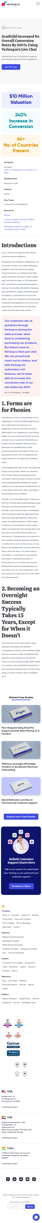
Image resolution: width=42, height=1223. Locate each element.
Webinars (23, 981)
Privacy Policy (7, 919)
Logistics (23, 967)
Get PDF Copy (11, 67)
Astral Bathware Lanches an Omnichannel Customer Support (19, 801)
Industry (5, 958)
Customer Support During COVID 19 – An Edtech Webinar (20, 220)
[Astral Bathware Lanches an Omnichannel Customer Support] (21, 786)
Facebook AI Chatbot (10, 949)
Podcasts (22, 985)
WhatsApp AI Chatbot (10, 941)
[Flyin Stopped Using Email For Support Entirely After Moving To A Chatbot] (21, 714)
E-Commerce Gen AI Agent (12, 963)
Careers (16, 927)
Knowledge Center (29, 1003)
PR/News (35, 915)
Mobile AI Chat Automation (12, 945)
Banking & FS (30, 963)
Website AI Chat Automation (13, 937)
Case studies (13, 981)
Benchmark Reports (9, 985)
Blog (4, 981)
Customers (15, 915)
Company (6, 911)
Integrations (6, 1003)
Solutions (6, 933)
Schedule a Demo (21, 886)
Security (17, 1003)
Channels (35, 999)
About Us (5, 915)
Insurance (32, 967)
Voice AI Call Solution (16, 953)
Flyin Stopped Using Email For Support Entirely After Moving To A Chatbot (20, 730)
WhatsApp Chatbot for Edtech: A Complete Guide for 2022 (18, 227)
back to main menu (13, 28)
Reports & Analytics (9, 999)
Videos (4, 989)
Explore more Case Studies (21, 816)
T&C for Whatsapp (23, 923)
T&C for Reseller (8, 923)
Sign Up (30, 1207)
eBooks (31, 985)
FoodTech (6, 971)
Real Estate (13, 967)
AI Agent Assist (24, 999)
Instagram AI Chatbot (29, 949)
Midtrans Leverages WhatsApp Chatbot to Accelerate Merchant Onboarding (20, 766)
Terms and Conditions (23, 919)
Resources (6, 976)
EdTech (7, 215)
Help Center (6, 927)
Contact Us (25, 915)
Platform (5, 994)
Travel (4, 967)
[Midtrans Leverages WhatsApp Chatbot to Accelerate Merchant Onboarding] (21, 750)
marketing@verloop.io (10, 1107)
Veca (4, 953)
